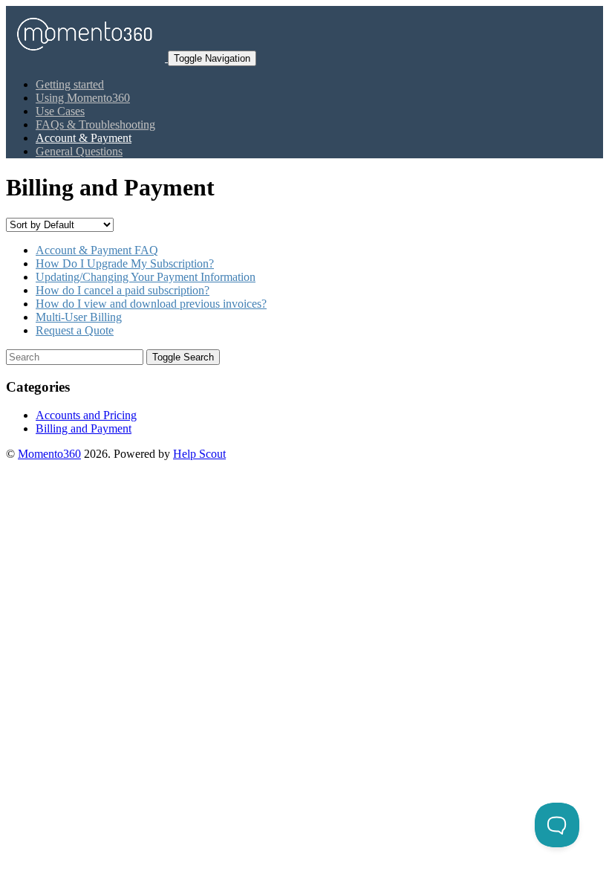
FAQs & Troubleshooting (95, 124)
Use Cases (60, 111)
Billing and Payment (83, 428)
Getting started (70, 84)
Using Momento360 (83, 97)
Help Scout (199, 453)
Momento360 (49, 453)
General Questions (79, 151)
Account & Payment (83, 138)
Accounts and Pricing (86, 415)
